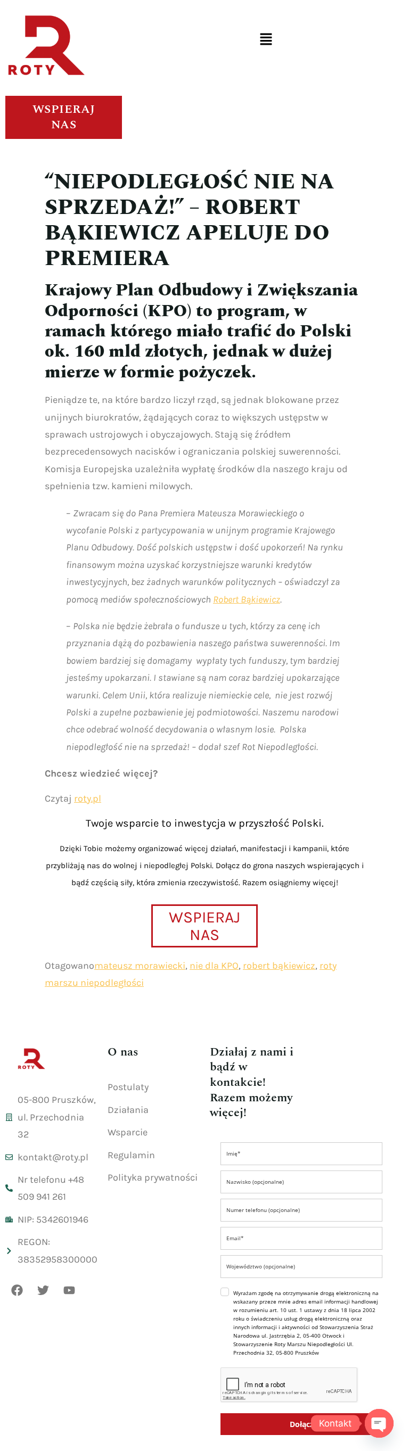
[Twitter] (43, 1290)
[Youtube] (69, 1290)
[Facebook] (17, 1290)
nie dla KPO (214, 965)
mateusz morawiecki (139, 965)
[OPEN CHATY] (379, 1423)
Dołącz (302, 1424)
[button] (265, 40)
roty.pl (87, 798)
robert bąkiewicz (279, 965)
